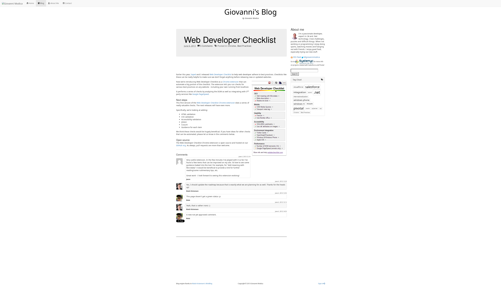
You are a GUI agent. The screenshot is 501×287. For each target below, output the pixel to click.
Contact (68, 3)
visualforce (298, 87)
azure (310, 92)
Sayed (193, 74)
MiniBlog (209, 283)
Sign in (320, 283)
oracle (308, 108)
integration (300, 92)
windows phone (301, 99)
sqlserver (315, 108)
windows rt (299, 103)
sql (321, 108)
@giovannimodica (312, 57)
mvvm (310, 103)
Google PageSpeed (200, 94)
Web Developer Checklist (230, 39)
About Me (54, 3)
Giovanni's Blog (250, 12)
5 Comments (206, 45)
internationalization (301, 96)
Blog (42, 3)
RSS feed (297, 57)
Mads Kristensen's (198, 283)
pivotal (299, 108)
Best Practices (244, 45)
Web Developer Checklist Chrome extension (216, 102)
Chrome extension (231, 81)
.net (317, 92)
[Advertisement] (223, 66)
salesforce (312, 87)
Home (31, 3)
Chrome (232, 45)
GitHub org (181, 145)
